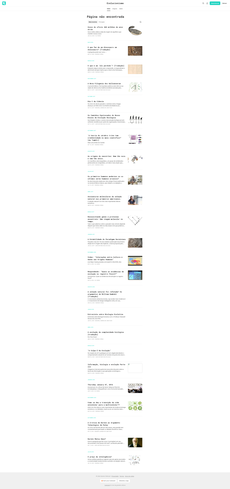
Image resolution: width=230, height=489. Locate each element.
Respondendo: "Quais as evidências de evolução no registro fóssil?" (106, 272)
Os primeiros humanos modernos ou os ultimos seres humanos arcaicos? (105, 177)
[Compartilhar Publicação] (207, 3)
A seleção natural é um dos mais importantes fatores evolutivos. (104, 202)
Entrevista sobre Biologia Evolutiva (105, 314)
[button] (108, 9)
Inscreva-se (215, 3)
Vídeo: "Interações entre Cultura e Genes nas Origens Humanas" (105, 258)
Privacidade (115, 476)
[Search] (203, 3)
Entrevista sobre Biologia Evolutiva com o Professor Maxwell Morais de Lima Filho (106, 317)
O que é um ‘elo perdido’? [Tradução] (106, 66)
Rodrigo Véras (99, 54)
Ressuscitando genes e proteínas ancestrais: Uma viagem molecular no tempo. (105, 219)
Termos (122, 476)
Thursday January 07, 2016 (100, 384)
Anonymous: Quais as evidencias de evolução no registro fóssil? (105, 277)
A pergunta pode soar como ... (97, 52)
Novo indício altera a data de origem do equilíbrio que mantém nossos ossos (104, 33)
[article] (115, 32)
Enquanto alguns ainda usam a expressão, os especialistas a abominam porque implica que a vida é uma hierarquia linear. (106, 69)
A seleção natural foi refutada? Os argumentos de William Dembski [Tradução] (105, 294)
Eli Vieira (98, 35)
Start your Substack (109, 481)
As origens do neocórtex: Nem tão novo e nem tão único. (106, 157)
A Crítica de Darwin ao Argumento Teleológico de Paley (104, 424)
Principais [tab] (101, 22)
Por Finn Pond (92, 337)
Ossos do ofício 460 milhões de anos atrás (105, 28)
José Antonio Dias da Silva (102, 90)
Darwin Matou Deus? (97, 439)
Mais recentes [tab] (93, 22)
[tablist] (97, 22)
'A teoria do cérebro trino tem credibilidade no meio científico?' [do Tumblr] (105, 137)
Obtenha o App (124, 481)
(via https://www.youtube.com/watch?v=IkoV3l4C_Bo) (104, 262)
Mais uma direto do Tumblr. (96, 142)
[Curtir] (89, 38)
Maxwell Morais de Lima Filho (103, 107)
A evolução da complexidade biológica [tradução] (106, 333)
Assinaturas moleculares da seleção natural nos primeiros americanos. (105, 197)
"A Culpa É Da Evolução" (99, 350)
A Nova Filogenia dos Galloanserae (104, 83)
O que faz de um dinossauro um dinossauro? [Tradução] (102, 48)
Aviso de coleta (129, 476)
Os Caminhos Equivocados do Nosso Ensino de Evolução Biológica (104, 116)
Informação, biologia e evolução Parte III (106, 365)
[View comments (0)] (101, 38)
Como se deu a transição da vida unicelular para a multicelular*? (104, 403)
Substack (107, 485)
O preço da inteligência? (100, 457)
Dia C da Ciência (96, 101)
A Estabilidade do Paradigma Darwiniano (107, 239)
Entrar (224, 3)
